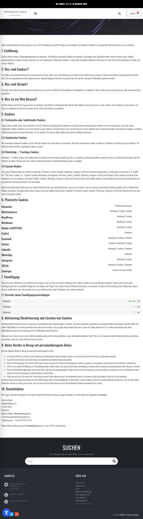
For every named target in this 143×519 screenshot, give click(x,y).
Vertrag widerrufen (83, 494)
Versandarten (81, 497)
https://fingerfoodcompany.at (25, 56)
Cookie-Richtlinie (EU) (84, 503)
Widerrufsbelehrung (83, 491)
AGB (77, 489)
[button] (35, 13)
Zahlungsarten (81, 500)
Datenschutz (80, 486)
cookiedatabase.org (34, 425)
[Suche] (114, 461)
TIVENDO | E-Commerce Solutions (129, 515)
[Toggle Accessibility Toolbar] (6, 512)
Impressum (80, 483)
